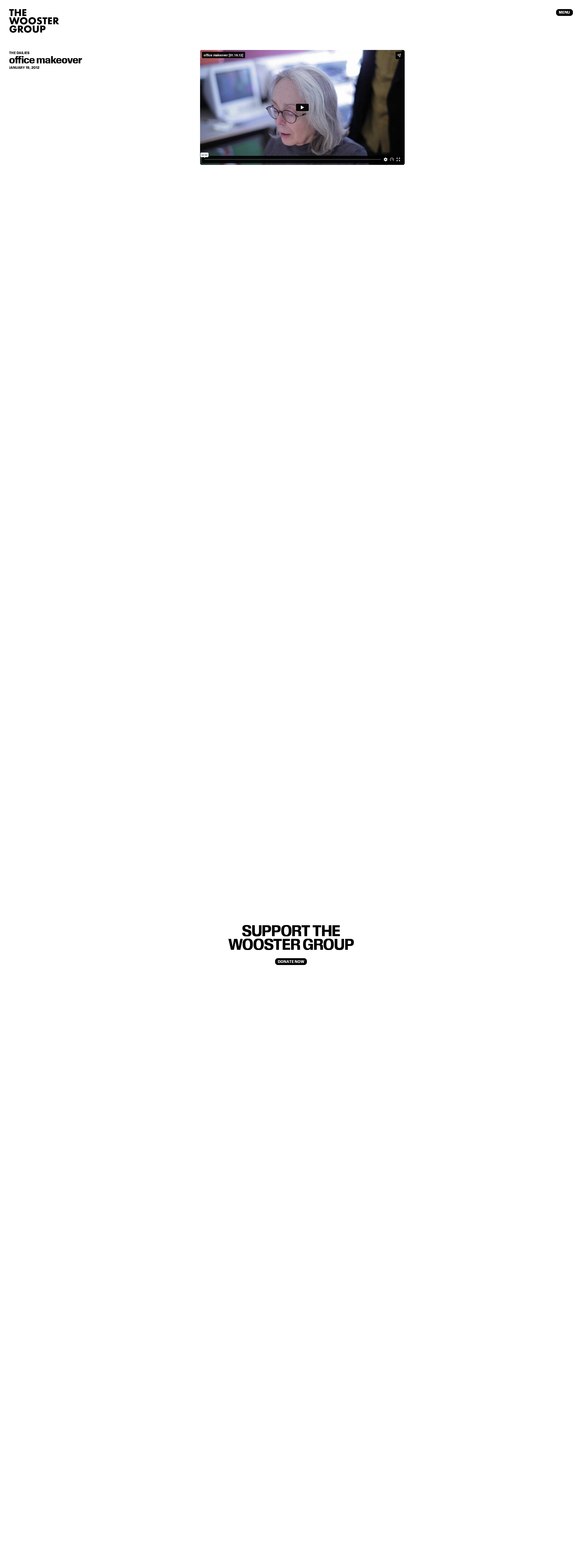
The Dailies (19, 53)
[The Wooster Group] (34, 21)
